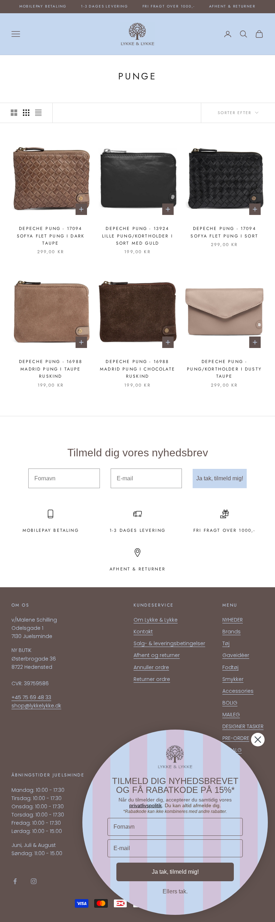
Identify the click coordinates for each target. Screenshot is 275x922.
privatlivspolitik (145, 805)
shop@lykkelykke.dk (36, 705)
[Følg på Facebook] (15, 881)
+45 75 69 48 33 (31, 697)
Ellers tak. (175, 891)
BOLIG (229, 702)
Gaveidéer (235, 655)
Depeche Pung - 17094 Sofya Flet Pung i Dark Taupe (51, 235)
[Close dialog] (258, 739)
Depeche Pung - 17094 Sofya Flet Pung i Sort (224, 232)
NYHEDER (232, 619)
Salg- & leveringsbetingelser (169, 643)
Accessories (238, 691)
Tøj (226, 643)
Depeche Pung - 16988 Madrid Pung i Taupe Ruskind (50, 368)
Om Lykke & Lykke (156, 619)
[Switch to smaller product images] (26, 112)
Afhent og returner (157, 655)
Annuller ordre (151, 667)
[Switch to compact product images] (38, 112)
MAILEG (231, 714)
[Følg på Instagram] (33, 881)
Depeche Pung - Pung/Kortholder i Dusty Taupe (224, 368)
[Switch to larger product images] (14, 112)
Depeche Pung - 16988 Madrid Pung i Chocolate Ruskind (137, 368)
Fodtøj (230, 667)
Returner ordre (152, 679)
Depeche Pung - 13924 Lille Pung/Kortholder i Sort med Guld (137, 235)
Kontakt (143, 631)
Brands (231, 631)
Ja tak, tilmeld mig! (219, 478)
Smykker (232, 679)
